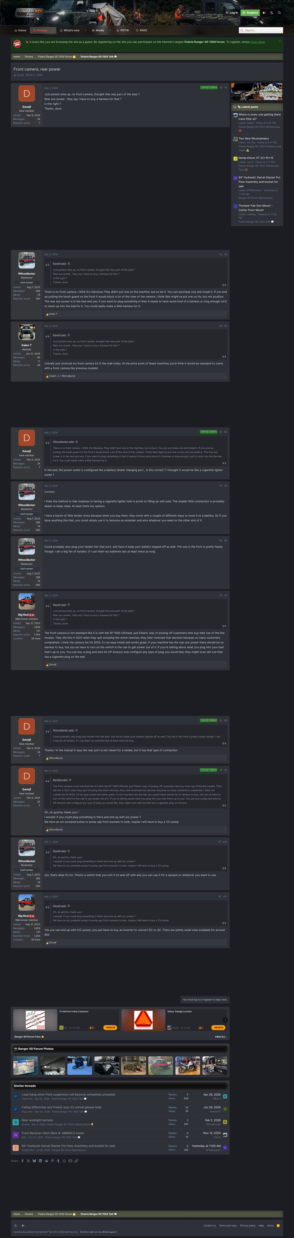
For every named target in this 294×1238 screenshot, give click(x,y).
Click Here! (258, 42)
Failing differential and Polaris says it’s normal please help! (62, 1107)
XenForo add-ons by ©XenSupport (98, 1232)
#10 (225, 841)
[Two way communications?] (52, 1065)
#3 (225, 325)
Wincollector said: (63, 441)
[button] (271, 12)
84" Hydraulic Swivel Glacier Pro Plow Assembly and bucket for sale (68, 1146)
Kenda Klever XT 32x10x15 (256, 157)
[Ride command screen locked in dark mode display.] (25, 1065)
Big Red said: (60, 779)
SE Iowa (35, 638)
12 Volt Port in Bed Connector (73, 1011)
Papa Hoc (27, 1098)
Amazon (110, 1027)
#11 (225, 896)
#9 (225, 770)
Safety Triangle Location (179, 1011)
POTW (124, 30)
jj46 (65, 1027)
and (62, 375)
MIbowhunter (213, 1124)
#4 (225, 431)
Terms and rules (228, 1225)
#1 (226, 87)
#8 (225, 720)
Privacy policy (248, 1225)
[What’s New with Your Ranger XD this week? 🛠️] (214, 1065)
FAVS (143, 30)
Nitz (24, 1137)
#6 (225, 540)
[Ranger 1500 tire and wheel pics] (160, 1065)
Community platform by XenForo (45, 1232)
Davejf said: (59, 263)
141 (38, 630)
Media (100, 30)
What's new (71, 30)
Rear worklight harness (37, 1120)
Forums (42, 30)
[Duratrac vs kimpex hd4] (79, 1065)
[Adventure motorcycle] (187, 1065)
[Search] (279, 12)
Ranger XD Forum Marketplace (69, 1150)
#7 (225, 595)
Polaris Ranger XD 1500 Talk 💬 (69, 1098)
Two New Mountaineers (254, 138)
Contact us (210, 1225)
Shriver (26, 1124)
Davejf (20, 74)
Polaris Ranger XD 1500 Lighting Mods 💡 (70, 1124)
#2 (225, 254)
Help (261, 1225)
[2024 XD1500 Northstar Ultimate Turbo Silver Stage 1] (106, 1065)
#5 (225, 485)
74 (38, 294)
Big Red (175, 1027)
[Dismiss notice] (279, 41)
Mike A (217, 1098)
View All (221, 1036)
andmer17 (215, 1111)
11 (39, 361)
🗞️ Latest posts (248, 106)
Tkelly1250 (28, 1150)
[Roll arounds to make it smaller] (133, 1065)
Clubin (217, 1137)
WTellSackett (213, 1150)
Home (22, 30)
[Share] (221, 87)
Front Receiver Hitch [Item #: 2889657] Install (53, 1133)
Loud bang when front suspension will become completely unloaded (68, 1094)
